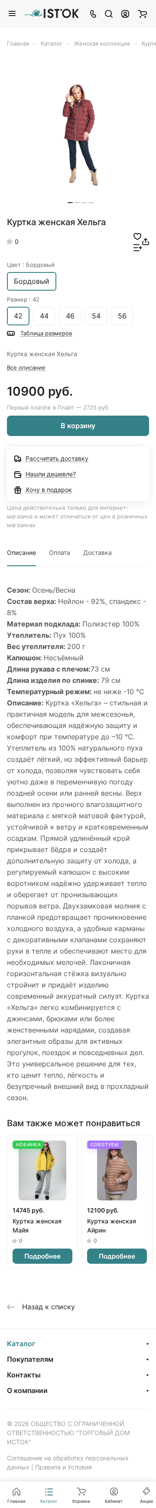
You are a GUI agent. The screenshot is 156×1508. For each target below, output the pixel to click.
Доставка (97, 552)
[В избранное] (137, 236)
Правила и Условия (63, 1467)
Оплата (59, 552)
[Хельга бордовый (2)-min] (80, 135)
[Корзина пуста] (142, 13)
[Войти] (125, 13)
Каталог (21, 1343)
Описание (21, 552)
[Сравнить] (137, 247)
